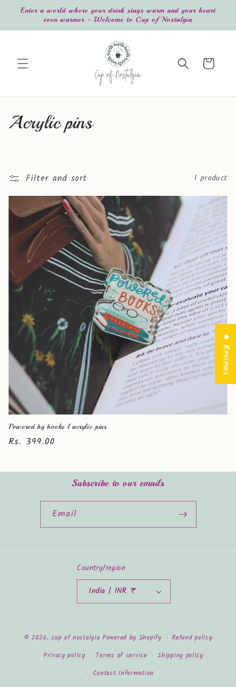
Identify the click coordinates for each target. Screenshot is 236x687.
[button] (23, 63)
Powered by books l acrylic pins (58, 426)
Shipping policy (180, 655)
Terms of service (121, 655)
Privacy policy (64, 655)
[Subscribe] (183, 514)
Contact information (123, 673)
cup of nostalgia (77, 638)
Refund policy (192, 638)
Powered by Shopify (132, 638)
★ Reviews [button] (226, 354)
